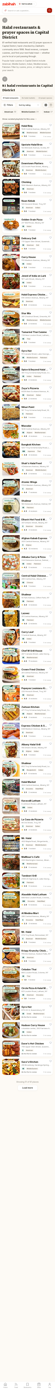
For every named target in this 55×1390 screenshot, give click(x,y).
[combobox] (27, 10)
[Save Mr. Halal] (50, 837)
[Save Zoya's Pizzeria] (50, 387)
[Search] (49, 10)
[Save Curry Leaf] (50, 631)
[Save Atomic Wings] (50, 481)
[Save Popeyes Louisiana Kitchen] (50, 687)
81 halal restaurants (10, 98)
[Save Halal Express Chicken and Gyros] (50, 293)
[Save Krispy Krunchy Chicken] (50, 950)
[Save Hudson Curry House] (50, 1024)
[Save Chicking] (50, 181)
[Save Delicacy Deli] (50, 237)
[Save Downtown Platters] (50, 162)
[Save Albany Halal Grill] (50, 743)
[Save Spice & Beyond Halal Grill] (50, 368)
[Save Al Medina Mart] (50, 912)
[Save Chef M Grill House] (50, 650)
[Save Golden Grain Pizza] (50, 218)
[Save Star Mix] (50, 312)
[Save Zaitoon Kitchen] (50, 706)
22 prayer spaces (45, 98)
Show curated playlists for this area (18, 119)
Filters (10, 105)
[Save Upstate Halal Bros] (50, 144)
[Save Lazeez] (50, 612)
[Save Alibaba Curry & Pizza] (50, 556)
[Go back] (4, 20)
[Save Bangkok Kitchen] (50, 443)
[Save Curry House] (50, 256)
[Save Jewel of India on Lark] (50, 275)
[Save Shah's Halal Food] (50, 462)
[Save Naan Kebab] (50, 200)
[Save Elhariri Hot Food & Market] (50, 518)
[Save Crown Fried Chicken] (50, 668)
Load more (27, 1088)
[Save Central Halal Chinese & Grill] (50, 575)
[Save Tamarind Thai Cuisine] (50, 331)
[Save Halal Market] (50, 781)
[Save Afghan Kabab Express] (50, 537)
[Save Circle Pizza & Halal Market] (50, 987)
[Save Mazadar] (50, 425)
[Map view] (50, 105)
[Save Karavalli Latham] (50, 800)
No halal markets (28, 98)
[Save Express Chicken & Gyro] (50, 725)
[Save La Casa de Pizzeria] (50, 818)
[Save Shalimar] (50, 500)
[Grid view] (45, 105)
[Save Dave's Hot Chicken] (50, 1042)
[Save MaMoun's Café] (50, 856)
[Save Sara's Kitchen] (50, 1061)
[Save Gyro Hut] (50, 350)
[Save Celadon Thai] (50, 968)
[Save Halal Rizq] (50, 125)
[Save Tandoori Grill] (50, 875)
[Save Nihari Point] (50, 406)
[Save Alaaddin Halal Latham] (50, 893)
